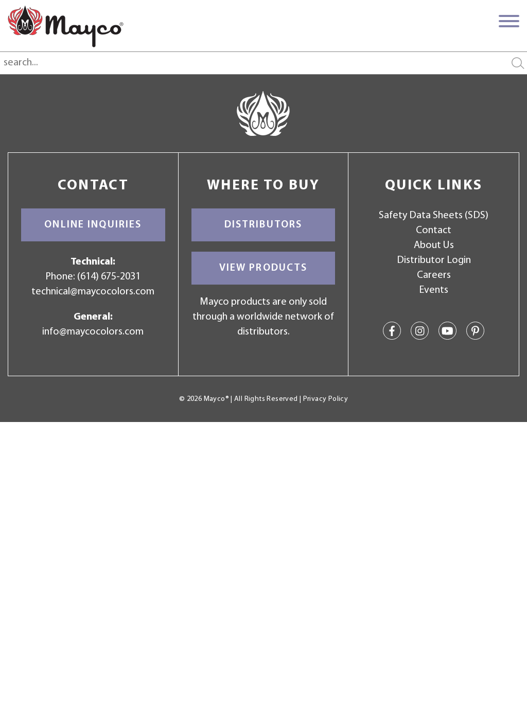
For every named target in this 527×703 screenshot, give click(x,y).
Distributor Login (434, 260)
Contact (433, 230)
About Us (434, 245)
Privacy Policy (325, 399)
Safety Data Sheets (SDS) (433, 215)
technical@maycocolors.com (92, 292)
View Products (263, 268)
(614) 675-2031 (108, 277)
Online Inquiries (93, 225)
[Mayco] (66, 26)
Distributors (263, 225)
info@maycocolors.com (93, 332)
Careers (434, 275)
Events (433, 290)
